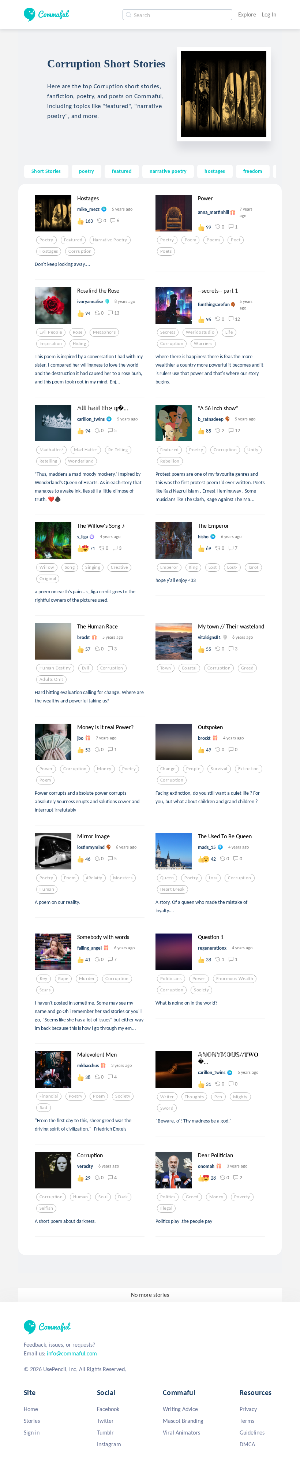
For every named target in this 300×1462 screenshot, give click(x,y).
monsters (122, 877)
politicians (171, 978)
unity (252, 449)
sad (43, 1107)
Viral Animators (181, 1432)
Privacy (248, 1409)
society (201, 989)
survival (219, 768)
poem (190, 239)
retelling (48, 461)
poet (235, 239)
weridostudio (200, 332)
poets (166, 251)
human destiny (55, 668)
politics (167, 1196)
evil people (51, 332)
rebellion (170, 461)
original (48, 578)
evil (85, 668)
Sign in (32, 1432)
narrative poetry (168, 171)
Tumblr (105, 1432)
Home (31, 1409)
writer (167, 1096)
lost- (232, 567)
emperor (169, 567)
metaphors (104, 332)
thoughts (194, 1096)
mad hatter (85, 449)
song (70, 567)
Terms (247, 1420)
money (104, 768)
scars (45, 989)
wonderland (81, 461)
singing (92, 567)
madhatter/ (51, 449)
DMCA (247, 1444)
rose (78, 332)
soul (103, 1196)
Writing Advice (180, 1409)
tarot (253, 567)
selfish (46, 1208)
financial (49, 1096)
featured (121, 171)
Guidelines (252, 1432)
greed (247, 668)
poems (213, 239)
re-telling (118, 449)
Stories (32, 1420)
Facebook (108, 1409)
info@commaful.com (72, 1353)
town (165, 668)
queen (167, 877)
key (43, 978)
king (193, 567)
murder (87, 978)
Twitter (105, 1420)
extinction (248, 768)
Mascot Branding (183, 1420)
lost (213, 567)
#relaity (94, 877)
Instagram (109, 1444)
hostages (215, 171)
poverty (242, 1196)
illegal (166, 1208)
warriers (203, 343)
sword (166, 1108)
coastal (189, 668)
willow (47, 567)
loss (213, 877)
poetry (86, 171)
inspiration (51, 343)
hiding (79, 343)
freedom (252, 171)
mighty (240, 1096)
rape (63, 978)
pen (218, 1096)
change (168, 768)
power (46, 768)
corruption (79, 251)
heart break (172, 889)
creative (119, 567)
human (47, 889)
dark (123, 1196)
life (229, 332)
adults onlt (51, 679)
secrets (167, 332)
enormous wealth (234, 978)
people (193, 768)
